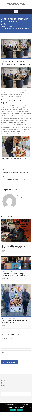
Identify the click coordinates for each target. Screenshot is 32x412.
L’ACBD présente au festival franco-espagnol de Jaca (15, 321)
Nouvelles (9, 26)
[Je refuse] (30, 407)
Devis (4, 385)
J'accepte (13, 409)
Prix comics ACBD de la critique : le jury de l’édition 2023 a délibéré (14, 274)
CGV (4, 380)
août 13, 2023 (6, 271)
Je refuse (19, 409)
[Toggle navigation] (16, 11)
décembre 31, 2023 (7, 244)
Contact (5, 383)
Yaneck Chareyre (9, 251)
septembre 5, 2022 (7, 318)
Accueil (3, 26)
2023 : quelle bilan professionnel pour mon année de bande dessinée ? (15, 247)
